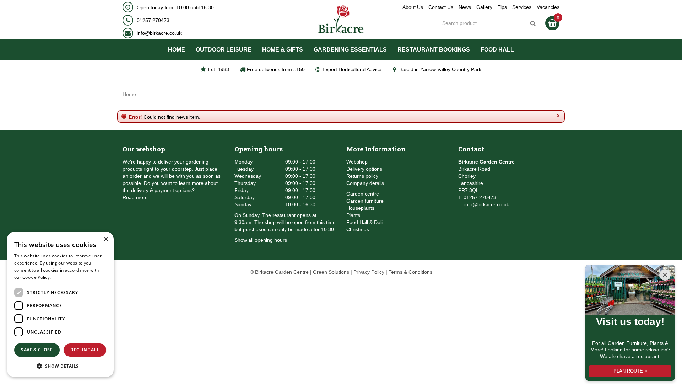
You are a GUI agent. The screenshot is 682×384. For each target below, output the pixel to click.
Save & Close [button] (37, 350)
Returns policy (362, 176)
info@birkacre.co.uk (159, 33)
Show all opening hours (260, 240)
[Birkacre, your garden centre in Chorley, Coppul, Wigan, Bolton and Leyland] (341, 19)
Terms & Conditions (410, 272)
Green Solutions (331, 272)
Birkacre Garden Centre (486, 162)
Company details (365, 183)
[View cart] (552, 23)
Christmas (357, 229)
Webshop (357, 162)
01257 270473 (153, 20)
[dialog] (60, 304)
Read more (135, 197)
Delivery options (364, 169)
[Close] (665, 275)
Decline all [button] (84, 350)
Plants (353, 215)
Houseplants (360, 208)
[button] (60, 366)
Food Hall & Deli (364, 222)
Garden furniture (365, 201)
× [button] (105, 239)
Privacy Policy (368, 272)
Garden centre (362, 194)
